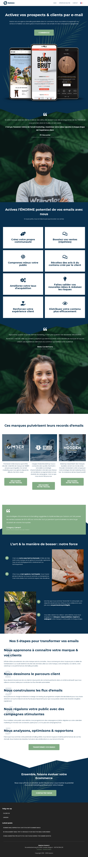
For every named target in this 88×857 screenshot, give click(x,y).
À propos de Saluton (64, 3)
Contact (75, 3)
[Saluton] (9, 3)
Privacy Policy (47, 849)
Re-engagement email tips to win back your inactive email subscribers (26, 832)
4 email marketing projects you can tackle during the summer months (27, 836)
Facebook (6, 813)
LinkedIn (5, 817)
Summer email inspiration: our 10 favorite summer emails (21, 827)
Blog (55, 3)
